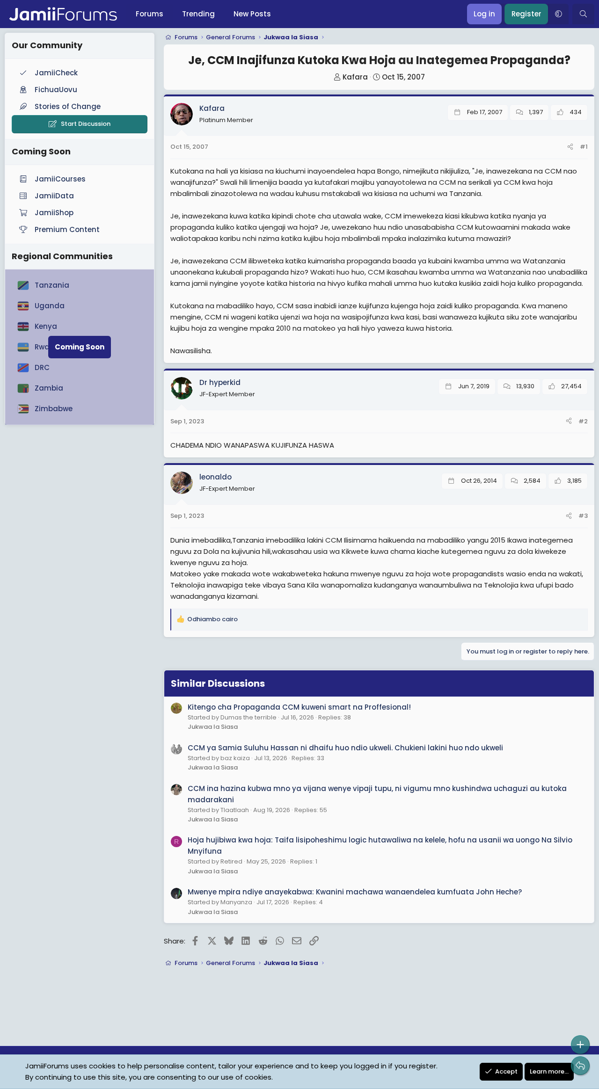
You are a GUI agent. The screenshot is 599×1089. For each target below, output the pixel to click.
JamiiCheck (56, 73)
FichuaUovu (56, 89)
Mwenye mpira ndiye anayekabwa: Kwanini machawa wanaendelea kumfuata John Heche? (355, 892)
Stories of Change (68, 106)
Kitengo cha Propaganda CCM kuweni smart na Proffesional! (299, 707)
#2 (583, 421)
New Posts (252, 14)
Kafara (355, 77)
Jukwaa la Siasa (213, 726)
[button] (558, 14)
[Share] (570, 147)
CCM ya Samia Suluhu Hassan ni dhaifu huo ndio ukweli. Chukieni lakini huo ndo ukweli (345, 748)
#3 (583, 515)
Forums (149, 14)
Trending (198, 14)
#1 (584, 146)
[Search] (583, 14)
